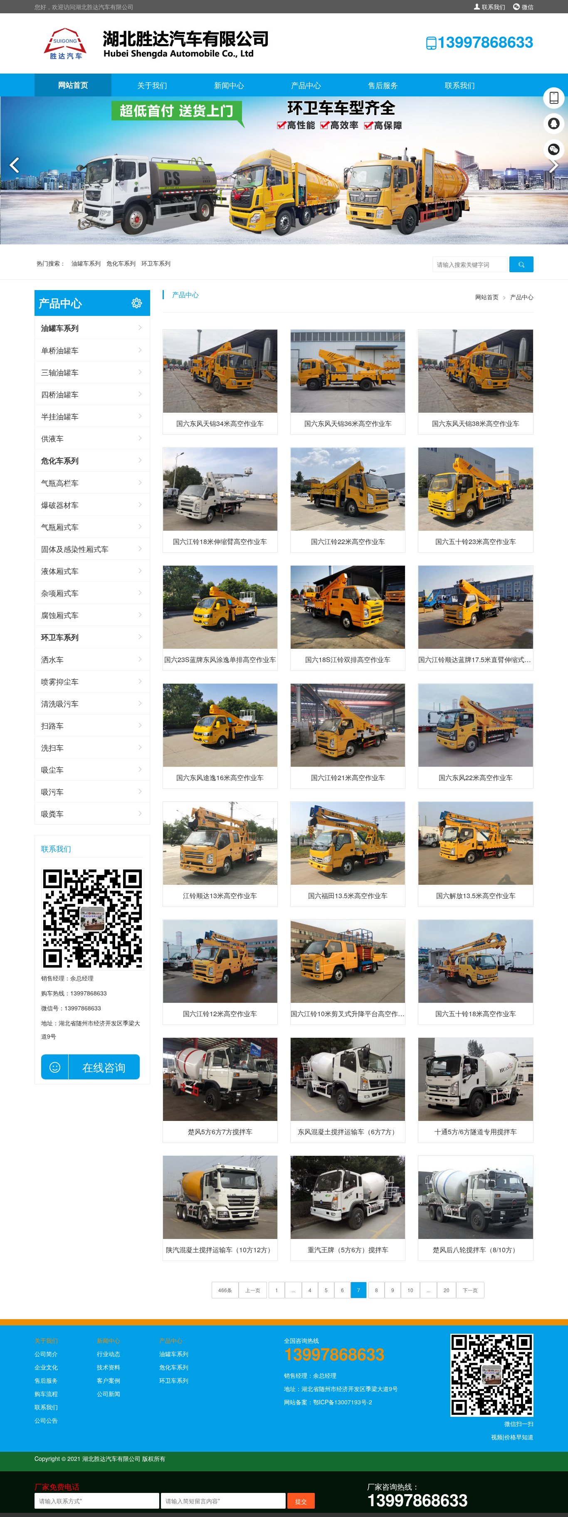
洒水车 (52, 659)
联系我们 (492, 6)
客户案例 (108, 1380)
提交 (301, 1501)
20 (446, 1289)
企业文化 (46, 1367)
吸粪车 (52, 813)
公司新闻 (108, 1393)
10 (410, 1289)
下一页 (470, 1289)
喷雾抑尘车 (60, 681)
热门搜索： (51, 263)
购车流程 (46, 1393)
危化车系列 (121, 263)
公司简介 (46, 1354)
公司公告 (46, 1420)
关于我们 (152, 84)
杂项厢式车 (60, 592)
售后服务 (383, 84)
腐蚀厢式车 (60, 614)
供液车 (52, 438)
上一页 (252, 1289)
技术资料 (108, 1367)
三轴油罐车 (60, 372)
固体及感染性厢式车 (75, 548)
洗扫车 (52, 747)
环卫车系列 (155, 263)
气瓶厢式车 (60, 526)
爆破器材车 (60, 504)
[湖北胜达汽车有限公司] (160, 42)
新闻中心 (229, 84)
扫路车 (52, 725)
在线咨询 (104, 1066)
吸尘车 (52, 769)
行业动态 (108, 1354)
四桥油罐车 (60, 394)
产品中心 (306, 84)
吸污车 (52, 791)
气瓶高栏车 (60, 482)
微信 (526, 6)
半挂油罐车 (60, 416)
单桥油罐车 (60, 350)
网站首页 (73, 84)
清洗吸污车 (60, 703)
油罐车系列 (86, 263)
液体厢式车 (60, 570)
